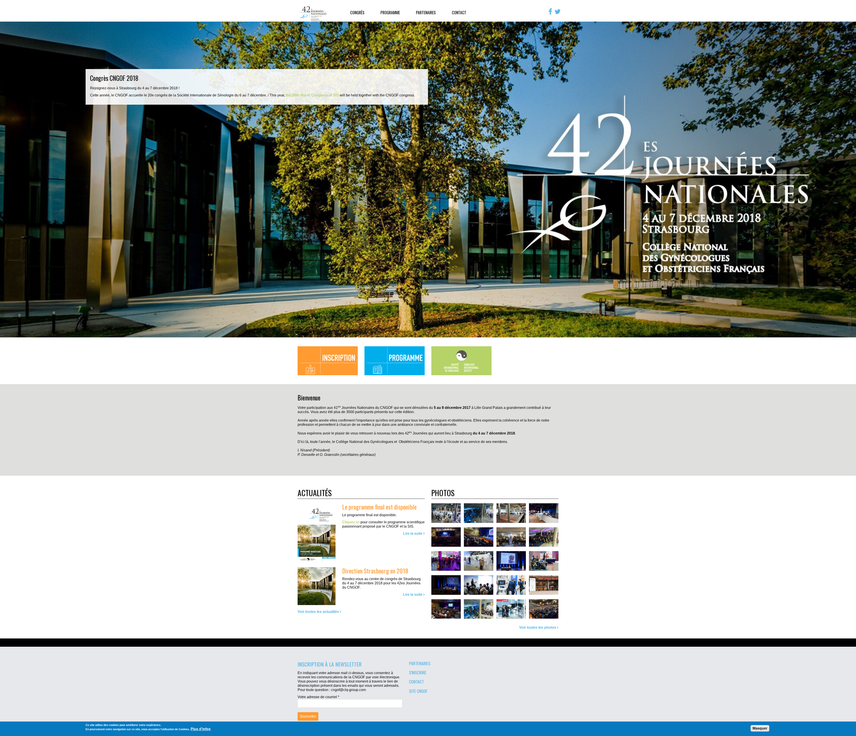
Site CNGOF (418, 691)
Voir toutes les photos (537, 627)
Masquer (760, 728)
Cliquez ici (351, 522)
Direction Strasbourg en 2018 (375, 570)
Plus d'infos (201, 729)
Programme (390, 12)
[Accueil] (312, 13)
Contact (459, 12)
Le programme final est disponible (379, 506)
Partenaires (426, 12)
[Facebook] (550, 11)
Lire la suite (412, 533)
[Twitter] (557, 11)
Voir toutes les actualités (318, 612)
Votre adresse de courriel (318, 697)
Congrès (357, 12)
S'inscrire (417, 672)
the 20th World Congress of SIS (312, 95)
